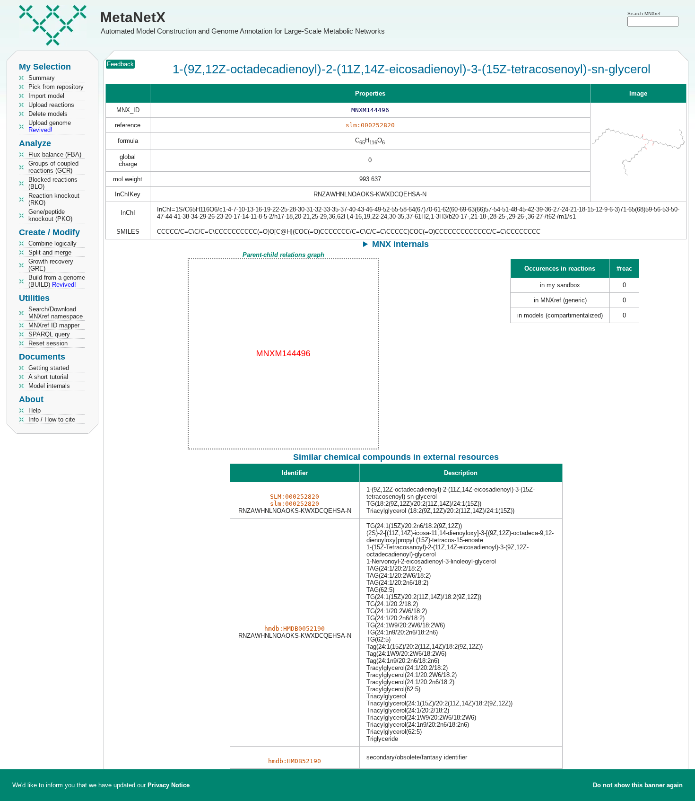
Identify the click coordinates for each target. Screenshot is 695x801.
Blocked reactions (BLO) (53, 183)
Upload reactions (51, 104)
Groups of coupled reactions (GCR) (53, 167)
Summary (41, 77)
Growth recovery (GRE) (50, 265)
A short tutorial (48, 376)
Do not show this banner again (638, 785)
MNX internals (400, 244)
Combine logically (52, 243)
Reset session (48, 343)
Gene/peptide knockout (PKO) (50, 215)
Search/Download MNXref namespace (55, 313)
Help (34, 410)
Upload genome (49, 126)
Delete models (48, 113)
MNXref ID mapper (53, 325)
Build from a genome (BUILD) (56, 281)
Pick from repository (56, 86)
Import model (46, 95)
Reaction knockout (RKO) (53, 199)
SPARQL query (49, 334)
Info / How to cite (51, 419)
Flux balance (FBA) (54, 154)
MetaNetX (132, 17)
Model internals (49, 385)
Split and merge (49, 252)
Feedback (120, 64)
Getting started (48, 367)
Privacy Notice (169, 785)
